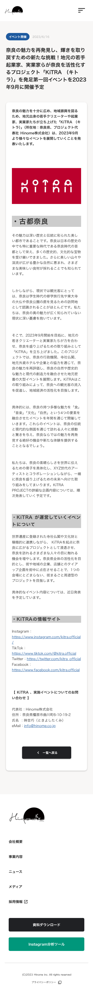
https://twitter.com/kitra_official (54, 658)
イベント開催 (18, 36)
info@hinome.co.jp (40, 725)
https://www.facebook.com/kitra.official (46, 669)
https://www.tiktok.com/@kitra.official (44, 653)
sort (81, 10)
